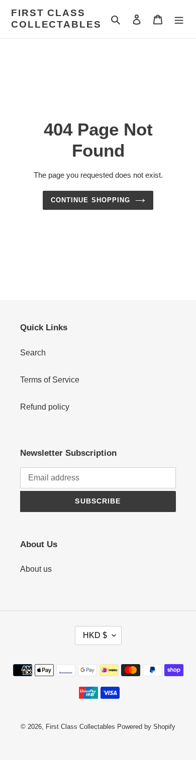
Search (33, 352)
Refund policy (44, 407)
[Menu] (178, 19)
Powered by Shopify (146, 726)
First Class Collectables (56, 19)
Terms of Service (49, 379)
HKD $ (95, 635)
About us (36, 569)
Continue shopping (90, 200)
